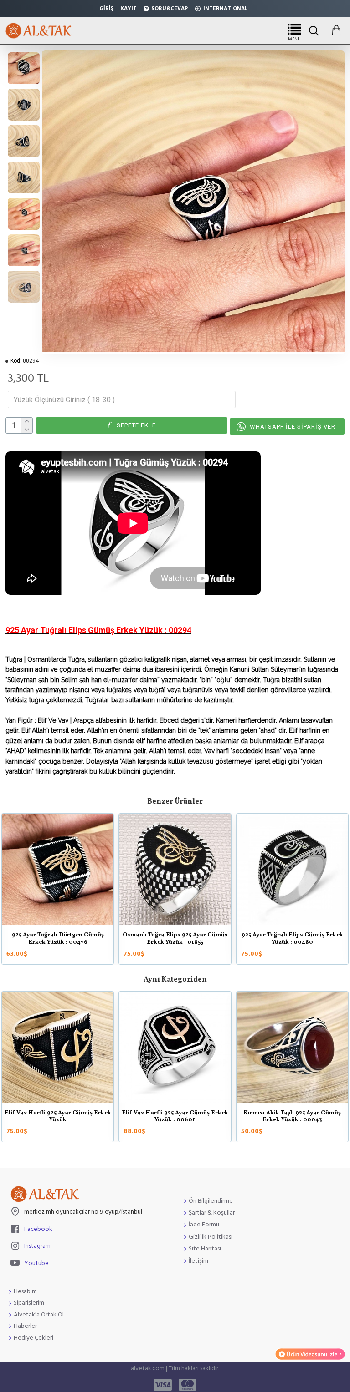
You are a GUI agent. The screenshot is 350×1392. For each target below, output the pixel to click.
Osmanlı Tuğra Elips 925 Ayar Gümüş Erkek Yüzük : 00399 (194, 939)
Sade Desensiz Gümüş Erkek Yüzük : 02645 (102, 1117)
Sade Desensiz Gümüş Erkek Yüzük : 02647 (219, 1117)
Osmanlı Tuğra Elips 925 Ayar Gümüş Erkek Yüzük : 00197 (77, 939)
